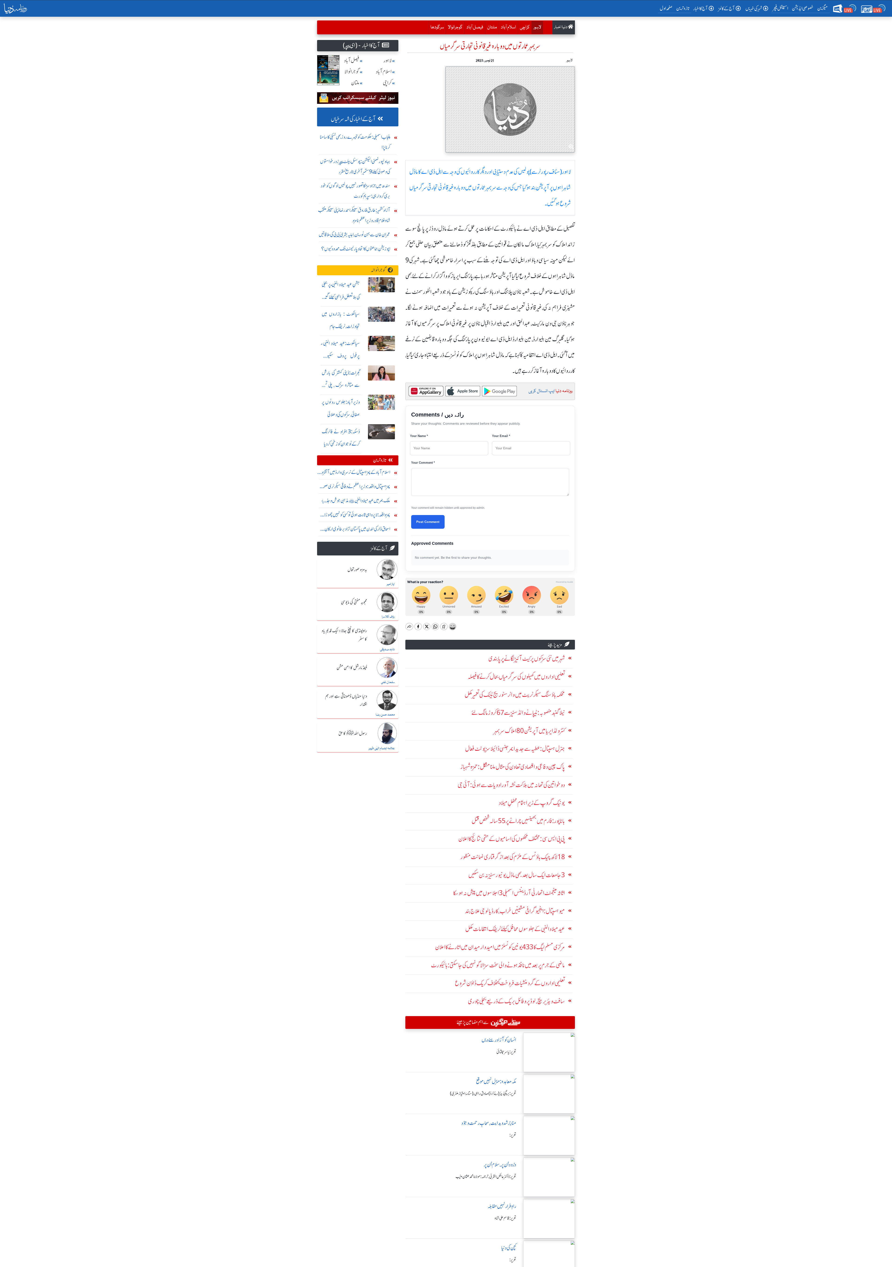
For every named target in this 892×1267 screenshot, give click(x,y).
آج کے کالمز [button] (726, 8)
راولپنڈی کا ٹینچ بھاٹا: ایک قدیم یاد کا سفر (344, 635)
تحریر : (512, 1135)
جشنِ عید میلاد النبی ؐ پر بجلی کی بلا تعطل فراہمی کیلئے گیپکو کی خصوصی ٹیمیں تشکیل (341, 297)
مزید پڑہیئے (555, 644)
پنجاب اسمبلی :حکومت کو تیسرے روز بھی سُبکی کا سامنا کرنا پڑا (355, 142)
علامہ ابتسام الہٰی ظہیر (381, 748)
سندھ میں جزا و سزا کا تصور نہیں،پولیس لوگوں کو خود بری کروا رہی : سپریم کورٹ (355, 191)
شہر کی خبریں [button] (753, 8)
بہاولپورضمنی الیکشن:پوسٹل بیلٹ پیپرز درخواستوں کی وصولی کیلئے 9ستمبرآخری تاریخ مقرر (355, 166)
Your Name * (419, 436)
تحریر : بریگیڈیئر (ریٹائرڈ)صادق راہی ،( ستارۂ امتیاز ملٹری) (483, 1093)
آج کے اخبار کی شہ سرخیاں (353, 119)
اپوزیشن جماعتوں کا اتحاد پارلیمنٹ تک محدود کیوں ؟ (355, 249)
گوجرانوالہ (378, 270)
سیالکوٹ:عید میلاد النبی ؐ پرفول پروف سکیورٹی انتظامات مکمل (341, 355)
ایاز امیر (391, 584)
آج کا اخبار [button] (700, 8)
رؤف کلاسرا (388, 616)
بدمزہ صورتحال (357, 569)
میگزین (822, 8)
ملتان (492, 27)
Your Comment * (423, 462)
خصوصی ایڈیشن (802, 8)
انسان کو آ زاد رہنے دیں (499, 1040)
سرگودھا (437, 27)
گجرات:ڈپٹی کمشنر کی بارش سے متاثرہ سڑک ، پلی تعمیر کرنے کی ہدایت (341, 385)
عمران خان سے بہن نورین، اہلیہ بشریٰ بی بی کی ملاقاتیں (354, 234)
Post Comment (427, 522)
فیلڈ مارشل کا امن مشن (352, 667)
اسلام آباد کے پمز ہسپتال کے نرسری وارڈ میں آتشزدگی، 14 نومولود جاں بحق (353, 473)
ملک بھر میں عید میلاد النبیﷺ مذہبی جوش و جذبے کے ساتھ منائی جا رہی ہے (355, 502)
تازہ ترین (682, 8)
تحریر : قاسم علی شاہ (505, 1218)
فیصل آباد (474, 27)
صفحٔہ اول (667, 8)
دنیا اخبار (561, 27)
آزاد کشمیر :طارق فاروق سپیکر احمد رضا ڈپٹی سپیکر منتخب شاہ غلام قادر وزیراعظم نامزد (354, 215)
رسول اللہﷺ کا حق (352, 733)
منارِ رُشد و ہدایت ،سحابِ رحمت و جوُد (488, 1123)
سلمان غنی (388, 682)
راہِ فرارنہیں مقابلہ (502, 1206)
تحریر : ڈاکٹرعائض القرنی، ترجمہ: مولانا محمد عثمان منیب (486, 1176)
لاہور (537, 27)
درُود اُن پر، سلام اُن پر (500, 1165)
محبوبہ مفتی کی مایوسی (354, 602)
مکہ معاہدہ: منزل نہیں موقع (496, 1081)
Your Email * (501, 436)
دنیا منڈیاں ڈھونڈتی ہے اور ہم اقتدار (346, 700)
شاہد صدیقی (387, 649)
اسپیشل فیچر (780, 8)
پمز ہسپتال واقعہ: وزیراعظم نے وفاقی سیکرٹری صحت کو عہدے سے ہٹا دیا (355, 487)
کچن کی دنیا (508, 1248)
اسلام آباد (508, 27)
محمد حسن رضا (385, 714)
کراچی (525, 27)
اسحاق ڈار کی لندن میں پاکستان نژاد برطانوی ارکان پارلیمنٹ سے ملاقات (357, 530)
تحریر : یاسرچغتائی (506, 1051)
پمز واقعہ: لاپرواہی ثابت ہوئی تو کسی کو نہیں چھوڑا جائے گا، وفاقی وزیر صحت (357, 516)
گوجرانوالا (455, 27)
